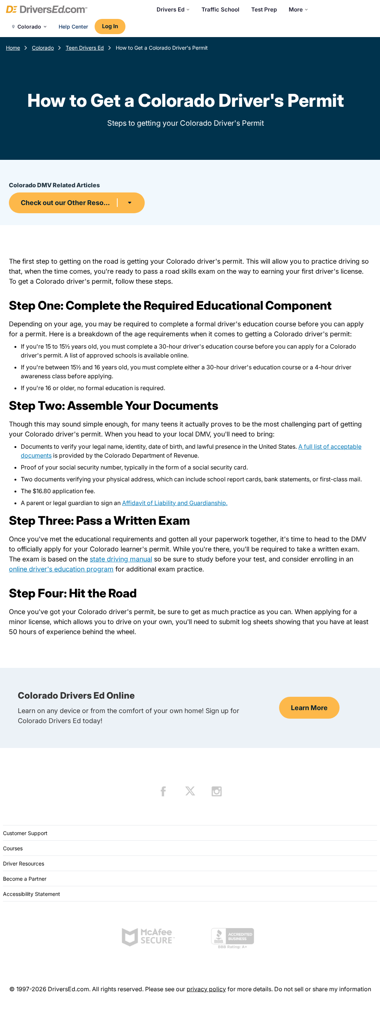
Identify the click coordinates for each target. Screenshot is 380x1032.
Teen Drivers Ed (85, 47)
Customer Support (25, 833)
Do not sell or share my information (322, 989)
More (296, 9)
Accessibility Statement (31, 894)
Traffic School (220, 9)
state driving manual (121, 559)
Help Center (73, 26)
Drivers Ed (170, 9)
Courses (13, 848)
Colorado (43, 47)
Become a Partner (24, 879)
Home (13, 47)
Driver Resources (23, 863)
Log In (110, 26)
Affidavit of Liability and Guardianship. (174, 503)
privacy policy (206, 989)
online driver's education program (61, 569)
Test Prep (264, 9)
